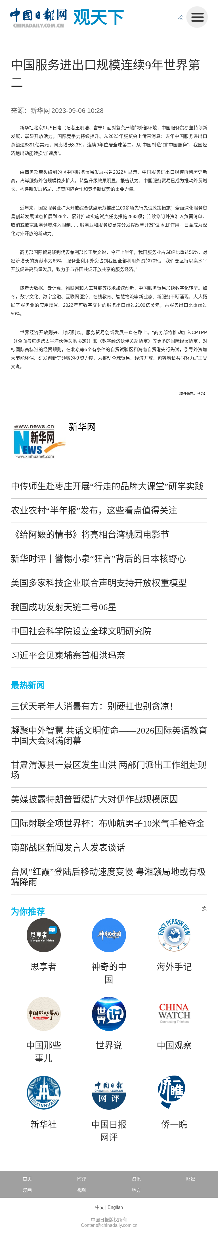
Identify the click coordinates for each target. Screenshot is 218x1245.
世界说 (109, 1046)
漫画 (27, 1190)
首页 (27, 1178)
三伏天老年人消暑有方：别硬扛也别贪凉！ (94, 706)
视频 (81, 1190)
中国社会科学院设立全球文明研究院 (81, 631)
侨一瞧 (174, 1125)
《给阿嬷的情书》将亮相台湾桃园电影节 (90, 535)
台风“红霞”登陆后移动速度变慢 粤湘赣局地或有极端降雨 (108, 877)
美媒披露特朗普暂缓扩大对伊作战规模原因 (94, 799)
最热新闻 (28, 685)
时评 (81, 1178)
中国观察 (174, 1046)
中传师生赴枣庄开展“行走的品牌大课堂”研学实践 (107, 486)
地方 (136, 1190)
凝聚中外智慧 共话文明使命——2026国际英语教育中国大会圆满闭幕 (109, 736)
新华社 (43, 1125)
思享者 (43, 967)
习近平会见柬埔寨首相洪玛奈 (68, 655)
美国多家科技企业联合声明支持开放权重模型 (99, 583)
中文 (99, 1207)
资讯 (136, 1178)
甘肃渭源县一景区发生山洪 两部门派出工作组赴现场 (109, 770)
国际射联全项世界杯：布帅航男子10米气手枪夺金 (108, 823)
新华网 (82, 427)
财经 (190, 1178)
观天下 (98, 17)
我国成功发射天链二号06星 (64, 607)
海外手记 (174, 967)
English (115, 1207)
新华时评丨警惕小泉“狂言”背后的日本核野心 (98, 559)
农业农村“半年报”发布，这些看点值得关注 (94, 510)
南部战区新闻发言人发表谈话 (68, 848)
